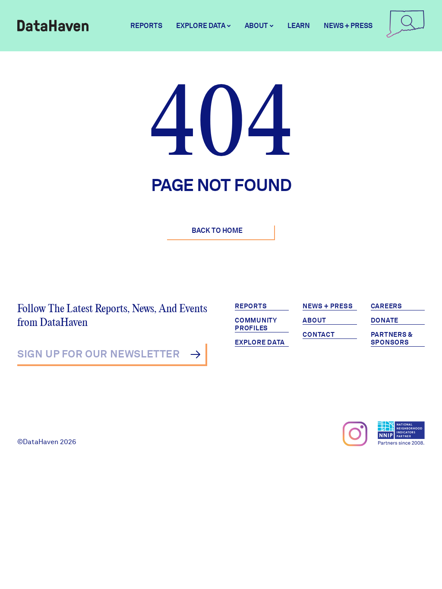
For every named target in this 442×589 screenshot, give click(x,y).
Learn (298, 26)
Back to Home (217, 230)
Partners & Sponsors (392, 338)
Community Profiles (256, 324)
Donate (385, 320)
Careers (386, 306)
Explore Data (260, 342)
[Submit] (195, 354)
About (314, 320)
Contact (319, 334)
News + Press (348, 26)
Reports (146, 26)
